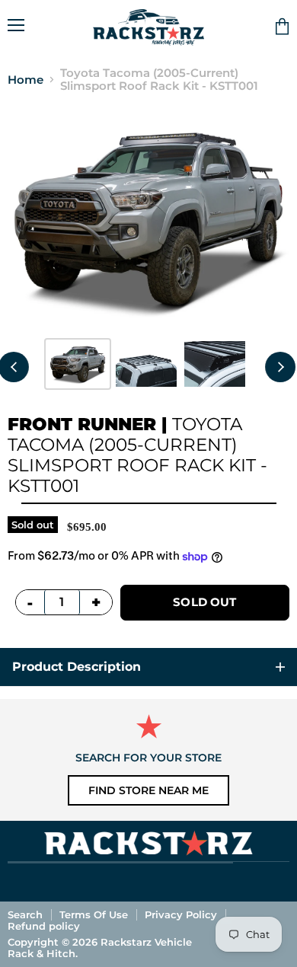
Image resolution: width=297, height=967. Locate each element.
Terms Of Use (93, 914)
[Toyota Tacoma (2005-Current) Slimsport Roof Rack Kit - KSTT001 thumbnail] (78, 364)
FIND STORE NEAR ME (148, 790)
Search (25, 914)
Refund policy (44, 926)
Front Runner (82, 424)
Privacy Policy (181, 914)
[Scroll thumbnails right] (280, 367)
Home (25, 79)
